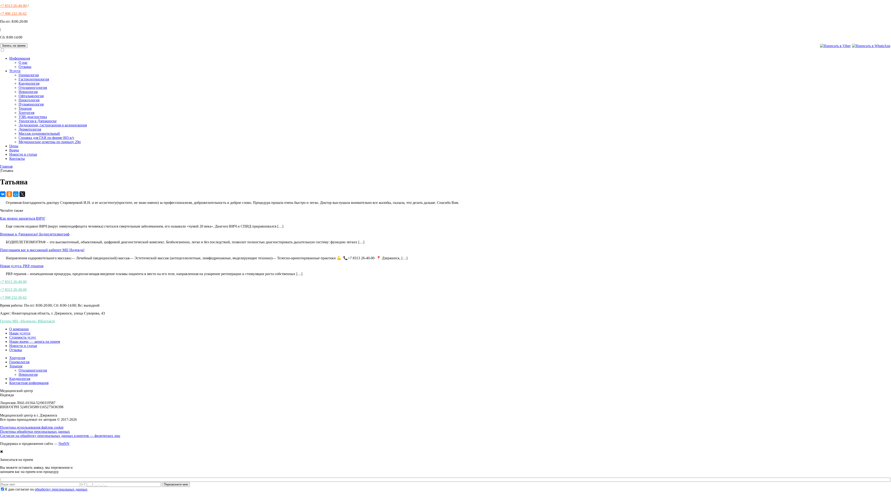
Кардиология (29, 83)
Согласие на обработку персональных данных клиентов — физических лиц (60, 436)
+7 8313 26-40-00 (13, 6)
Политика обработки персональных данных (35, 432)
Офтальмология (31, 96)
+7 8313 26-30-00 (13, 290)
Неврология (28, 92)
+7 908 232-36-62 (13, 14)
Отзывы (25, 67)
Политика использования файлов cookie (32, 427)
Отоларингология (33, 88)
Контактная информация (28, 383)
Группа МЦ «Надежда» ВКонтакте (27, 321)
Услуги (14, 71)
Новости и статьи (23, 154)
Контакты (17, 159)
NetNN (63, 444)
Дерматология (30, 129)
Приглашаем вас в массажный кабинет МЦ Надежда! (42, 250)
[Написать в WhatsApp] (871, 46)
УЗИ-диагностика (33, 117)
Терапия (25, 108)
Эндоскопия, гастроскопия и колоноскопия (53, 125)
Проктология (29, 100)
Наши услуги (19, 333)
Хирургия (26, 113)
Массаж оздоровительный (39, 133)
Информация (19, 58)
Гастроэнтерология (34, 79)
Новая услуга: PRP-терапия (21, 266)
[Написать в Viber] (835, 46)
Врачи (14, 150)
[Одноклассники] (9, 194)
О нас (23, 62)
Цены (13, 146)
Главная (6, 166)
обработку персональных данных (61, 489)
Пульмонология (31, 104)
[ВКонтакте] (3, 194)
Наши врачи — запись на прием (34, 342)
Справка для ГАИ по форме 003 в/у (46, 138)
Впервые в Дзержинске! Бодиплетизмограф (34, 234)
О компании (19, 329)
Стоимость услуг (22, 337)
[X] (22, 194)
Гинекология (29, 75)
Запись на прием (14, 45)
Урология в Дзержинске (38, 121)
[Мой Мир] (16, 194)
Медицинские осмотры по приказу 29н (50, 142)
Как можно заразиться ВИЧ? (22, 218)
